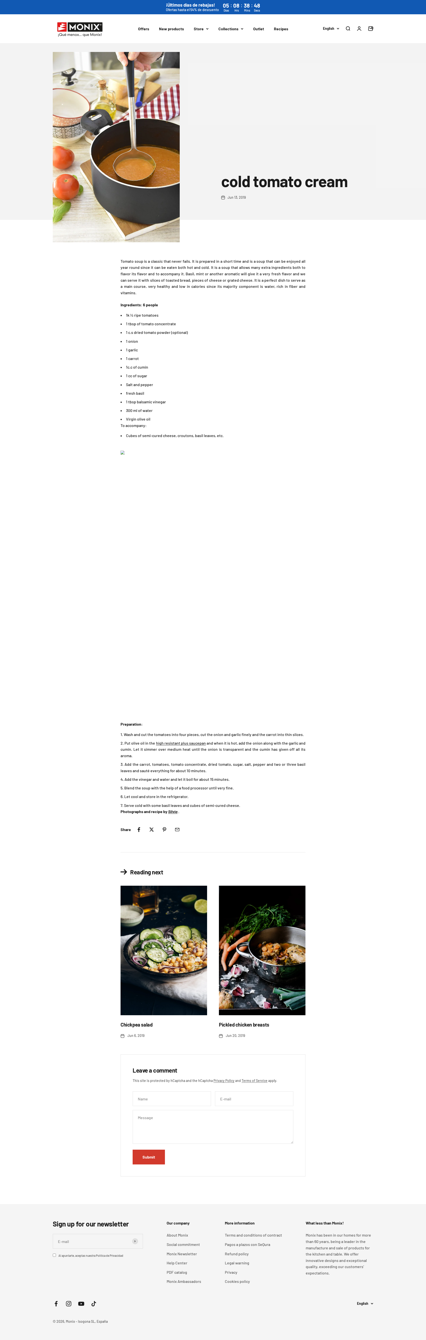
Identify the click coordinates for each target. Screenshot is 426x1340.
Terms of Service (254, 1081)
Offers (143, 28)
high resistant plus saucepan (181, 743)
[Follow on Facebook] (56, 1303)
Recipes (281, 28)
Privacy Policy (223, 1081)
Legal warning (237, 1262)
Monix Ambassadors (184, 1281)
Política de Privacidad (109, 1255)
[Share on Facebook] (139, 829)
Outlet (258, 28)
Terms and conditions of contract (253, 1235)
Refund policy (237, 1253)
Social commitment (183, 1244)
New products (171, 28)
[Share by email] (177, 829)
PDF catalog (177, 1272)
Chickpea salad (136, 1025)
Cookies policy (237, 1281)
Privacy (231, 1272)
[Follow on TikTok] (93, 1303)
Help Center (177, 1262)
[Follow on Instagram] (68, 1303)
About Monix (177, 1235)
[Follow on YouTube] (81, 1303)
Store (199, 28)
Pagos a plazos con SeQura (247, 1244)
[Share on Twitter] (152, 829)
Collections (228, 28)
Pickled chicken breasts (244, 1025)
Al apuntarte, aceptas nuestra (90, 1255)
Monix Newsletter (182, 1253)
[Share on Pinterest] (164, 829)
